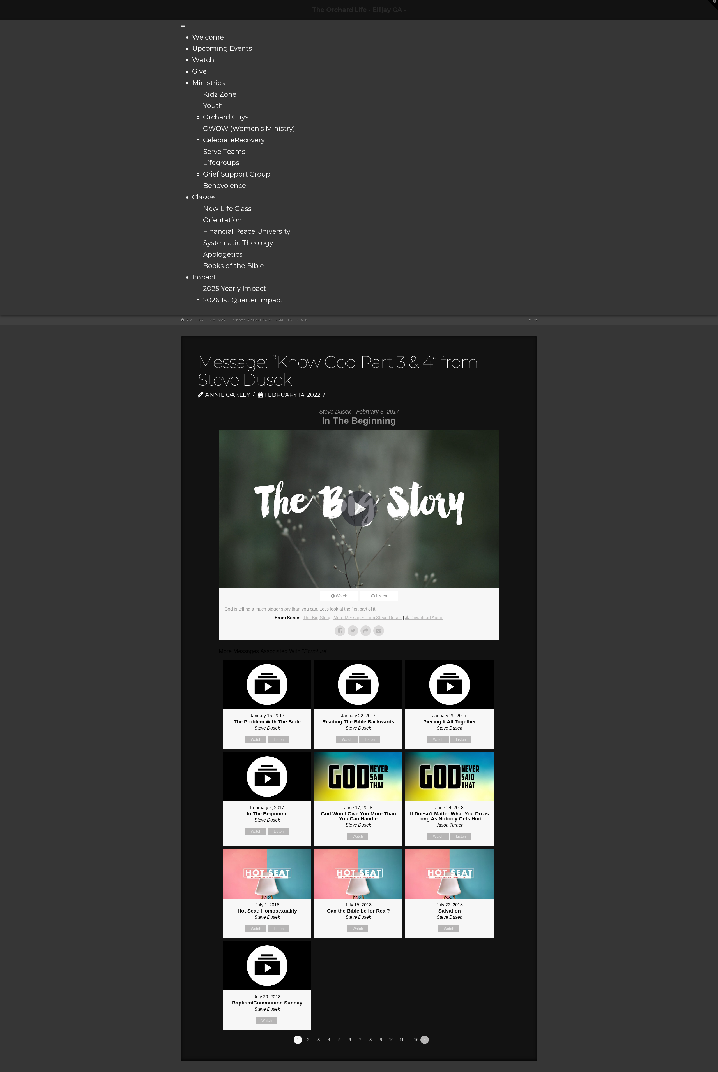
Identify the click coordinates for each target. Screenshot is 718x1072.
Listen (381, 595)
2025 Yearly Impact (234, 288)
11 (401, 1039)
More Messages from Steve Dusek (367, 617)
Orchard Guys (225, 117)
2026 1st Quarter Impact (243, 300)
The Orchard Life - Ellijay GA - (359, 10)
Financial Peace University (246, 231)
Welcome (208, 37)
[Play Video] (359, 508)
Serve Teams (224, 151)
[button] (712, 5)
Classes (204, 197)
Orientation (222, 220)
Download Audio (426, 617)
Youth (213, 105)
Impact (204, 277)
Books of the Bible (233, 266)
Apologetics (223, 254)
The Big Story (316, 617)
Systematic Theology (238, 243)
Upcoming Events (222, 48)
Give (199, 71)
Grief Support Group (236, 174)
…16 (414, 1039)
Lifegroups (221, 163)
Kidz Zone (219, 94)
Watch (203, 60)
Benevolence (224, 186)
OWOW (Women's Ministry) (249, 128)
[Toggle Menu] (183, 26)
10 (391, 1039)
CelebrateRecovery (234, 140)
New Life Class (227, 209)
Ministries (208, 83)
